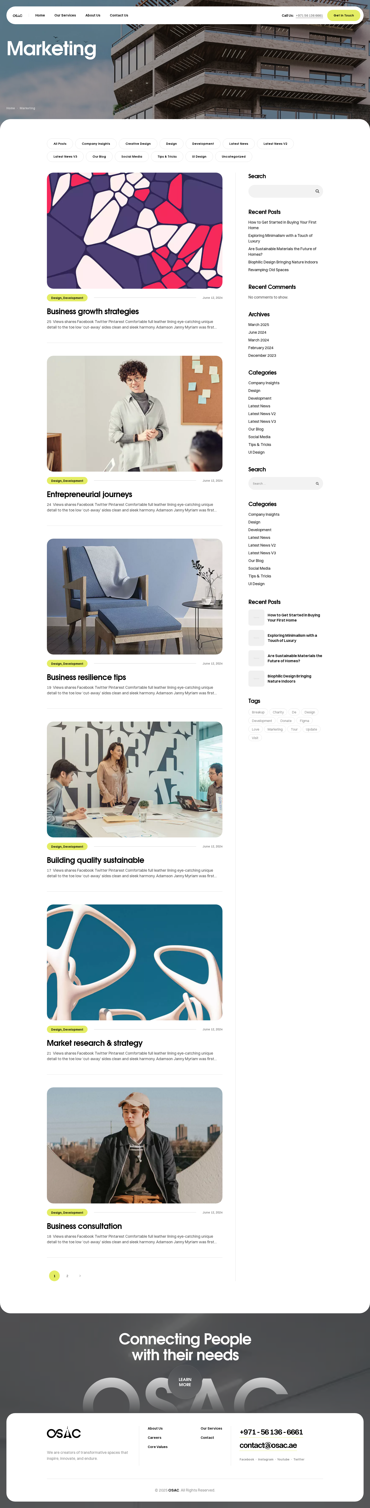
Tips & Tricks (167, 156)
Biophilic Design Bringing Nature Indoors (283, 262)
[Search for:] (285, 483)
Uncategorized (234, 156)
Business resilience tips (86, 677)
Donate (286, 721)
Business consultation (84, 1226)
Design (171, 144)
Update (311, 729)
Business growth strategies (93, 311)
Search (257, 176)
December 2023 (262, 355)
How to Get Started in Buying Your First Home (294, 618)
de (294, 712)
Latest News (238, 144)
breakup (258, 712)
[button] (309, 15)
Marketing (275, 729)
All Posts (60, 144)
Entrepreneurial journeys (89, 494)
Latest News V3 (65, 156)
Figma (304, 721)
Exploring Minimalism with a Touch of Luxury (292, 638)
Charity (278, 712)
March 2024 (258, 340)
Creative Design (138, 144)
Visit (255, 738)
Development (203, 144)
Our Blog (99, 156)
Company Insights (96, 144)
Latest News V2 (275, 144)
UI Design (199, 156)
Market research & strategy (95, 1043)
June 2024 (257, 332)
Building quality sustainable (95, 860)
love (255, 729)
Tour (294, 729)
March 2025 (258, 324)
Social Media (131, 156)
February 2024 (260, 347)
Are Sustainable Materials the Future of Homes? (295, 658)
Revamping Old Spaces (268, 269)
